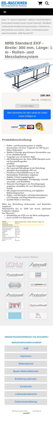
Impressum (25, 356)
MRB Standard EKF (26, 33)
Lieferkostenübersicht (26, 394)
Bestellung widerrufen (26, 379)
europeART (26, 413)
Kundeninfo (26, 386)
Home (3, 20)
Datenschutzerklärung (26, 402)
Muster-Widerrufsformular (25, 371)
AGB (25, 348)
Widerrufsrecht (26, 363)
